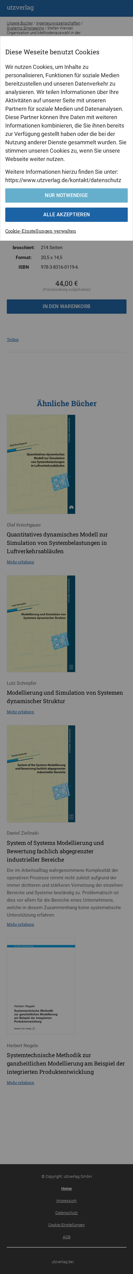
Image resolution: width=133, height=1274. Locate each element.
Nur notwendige (66, 195)
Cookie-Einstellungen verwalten (40, 231)
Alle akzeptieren (66, 215)
